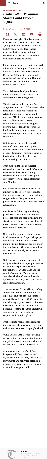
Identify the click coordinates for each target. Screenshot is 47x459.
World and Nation (12, 10)
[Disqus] (23, 410)
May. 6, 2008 (25, 29)
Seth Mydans (11, 29)
